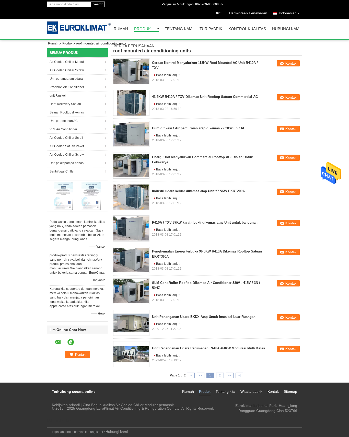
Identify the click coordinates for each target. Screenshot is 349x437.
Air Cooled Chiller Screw (67, 70)
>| (239, 375)
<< (200, 375)
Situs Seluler (60, 421)
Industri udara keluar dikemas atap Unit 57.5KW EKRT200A (198, 191)
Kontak (290, 63)
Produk (142, 29)
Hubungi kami (286, 29)
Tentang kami (179, 29)
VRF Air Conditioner (63, 129)
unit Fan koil (58, 95)
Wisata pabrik (251, 391)
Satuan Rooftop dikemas (67, 112)
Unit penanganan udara (66, 78)
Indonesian (288, 13)
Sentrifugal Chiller (62, 171)
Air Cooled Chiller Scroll (66, 138)
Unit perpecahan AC (64, 121)
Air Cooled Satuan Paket (67, 146)
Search (98, 4)
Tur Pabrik (211, 29)
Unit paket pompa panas (67, 163)
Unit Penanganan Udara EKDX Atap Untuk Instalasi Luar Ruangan (203, 317)
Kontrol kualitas (247, 29)
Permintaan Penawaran (248, 13)
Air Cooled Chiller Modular (68, 62)
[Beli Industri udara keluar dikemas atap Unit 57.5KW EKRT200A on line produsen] (131, 197)
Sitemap (290, 391)
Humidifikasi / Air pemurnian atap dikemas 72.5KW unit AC (198, 128)
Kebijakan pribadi (66, 405)
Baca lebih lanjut (167, 75)
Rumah (121, 29)
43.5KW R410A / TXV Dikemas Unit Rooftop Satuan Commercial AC (205, 97)
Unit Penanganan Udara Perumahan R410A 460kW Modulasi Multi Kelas (208, 348)
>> (229, 375)
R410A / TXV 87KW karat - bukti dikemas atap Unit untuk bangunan (205, 222)
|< (191, 375)
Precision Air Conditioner (67, 87)
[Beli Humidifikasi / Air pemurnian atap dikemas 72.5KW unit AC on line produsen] (131, 134)
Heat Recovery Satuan (65, 104)
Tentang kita (225, 391)
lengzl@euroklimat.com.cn (275, 416)
